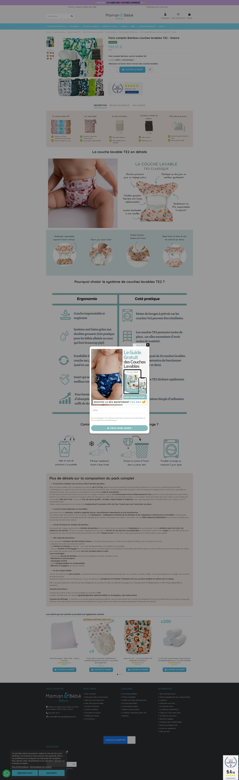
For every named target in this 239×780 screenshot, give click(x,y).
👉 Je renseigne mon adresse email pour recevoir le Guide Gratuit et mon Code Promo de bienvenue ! (118, 419)
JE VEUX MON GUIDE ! (119, 428)
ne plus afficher (141, 345)
